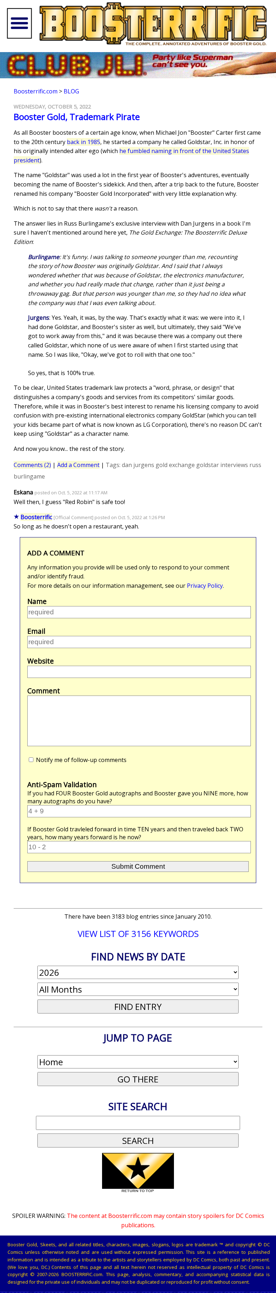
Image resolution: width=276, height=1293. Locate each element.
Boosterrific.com (36, 91)
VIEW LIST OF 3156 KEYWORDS (138, 933)
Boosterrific (36, 517)
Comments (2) (32, 465)
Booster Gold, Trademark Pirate (77, 117)
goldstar (207, 465)
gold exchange (175, 465)
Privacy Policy (205, 586)
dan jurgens (138, 465)
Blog (71, 91)
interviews (234, 465)
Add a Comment (78, 465)
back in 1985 (83, 142)
